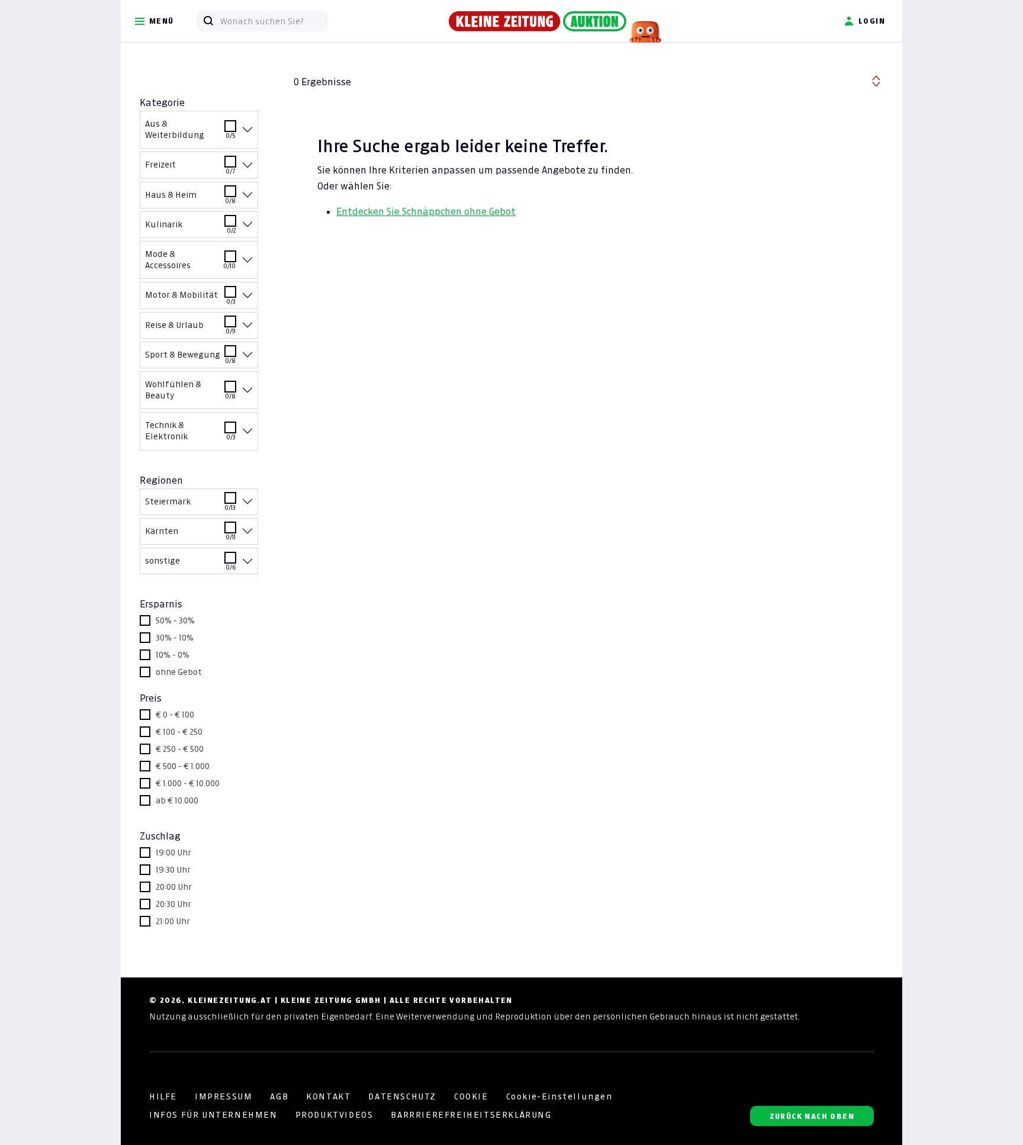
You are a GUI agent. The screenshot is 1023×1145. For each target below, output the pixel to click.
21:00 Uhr (173, 921)
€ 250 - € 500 (180, 749)
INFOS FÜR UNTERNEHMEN (213, 1115)
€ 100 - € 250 (179, 732)
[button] (876, 79)
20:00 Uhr (174, 887)
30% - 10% (175, 637)
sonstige (190, 564)
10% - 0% (172, 655)
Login (871, 21)
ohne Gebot (179, 672)
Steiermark (190, 504)
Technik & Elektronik (190, 430)
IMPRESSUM (223, 1096)
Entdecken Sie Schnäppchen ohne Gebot (426, 211)
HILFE (163, 1096)
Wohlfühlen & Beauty (190, 390)
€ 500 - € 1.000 (183, 766)
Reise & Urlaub (190, 328)
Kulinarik (190, 227)
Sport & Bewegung (190, 357)
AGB (279, 1096)
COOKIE (471, 1096)
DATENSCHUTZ (402, 1096)
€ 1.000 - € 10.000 (188, 783)
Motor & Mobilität (190, 298)
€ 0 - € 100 (175, 714)
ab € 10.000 (177, 800)
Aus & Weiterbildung (190, 129)
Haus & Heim (190, 198)
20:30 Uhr (173, 904)
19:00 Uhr (173, 852)
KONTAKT (328, 1096)
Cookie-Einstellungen (559, 1096)
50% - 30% (175, 620)
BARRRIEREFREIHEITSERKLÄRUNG (471, 1115)
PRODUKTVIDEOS (334, 1115)
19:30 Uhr (173, 870)
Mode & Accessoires (190, 259)
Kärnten (190, 534)
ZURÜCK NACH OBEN (812, 1116)
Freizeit (190, 167)
